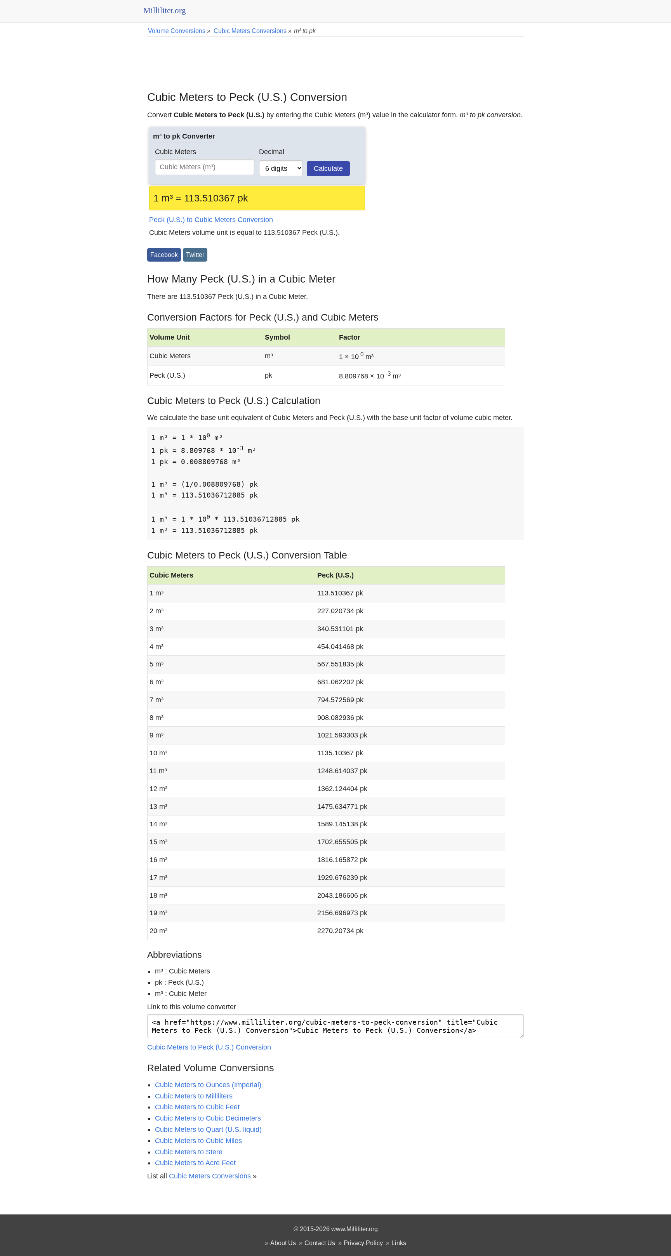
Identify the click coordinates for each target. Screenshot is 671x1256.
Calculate (328, 168)
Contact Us (319, 1242)
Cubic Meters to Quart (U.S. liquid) (208, 1129)
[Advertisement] (335, 58)
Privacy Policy (363, 1242)
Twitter (195, 254)
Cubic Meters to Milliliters (194, 1096)
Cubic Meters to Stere (189, 1152)
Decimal (271, 152)
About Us (283, 1242)
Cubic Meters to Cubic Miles (198, 1141)
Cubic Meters (175, 152)
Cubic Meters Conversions (210, 1176)
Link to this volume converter (191, 1007)
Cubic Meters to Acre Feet (195, 1163)
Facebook (164, 254)
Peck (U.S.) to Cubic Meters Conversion (211, 220)
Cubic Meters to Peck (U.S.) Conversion (209, 1047)
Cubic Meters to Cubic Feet (197, 1107)
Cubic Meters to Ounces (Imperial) (208, 1085)
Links (398, 1242)
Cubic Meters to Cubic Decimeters (208, 1118)
